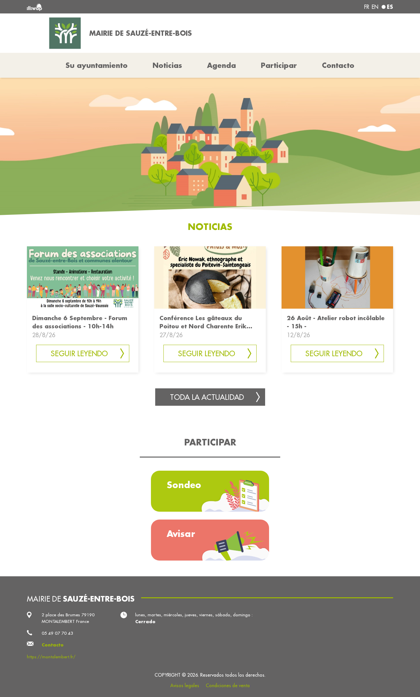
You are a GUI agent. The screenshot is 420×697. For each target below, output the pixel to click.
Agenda (221, 65)
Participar (279, 65)
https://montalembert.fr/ (51, 657)
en (375, 7)
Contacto (338, 65)
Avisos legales (184, 685)
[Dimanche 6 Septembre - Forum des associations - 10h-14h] (82, 276)
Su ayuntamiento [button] (97, 65)
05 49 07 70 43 (57, 633)
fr (366, 7)
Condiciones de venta (228, 685)
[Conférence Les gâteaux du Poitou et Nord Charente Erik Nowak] (210, 276)
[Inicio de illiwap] (101, 6)
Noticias (167, 65)
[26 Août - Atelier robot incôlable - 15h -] (337, 276)
